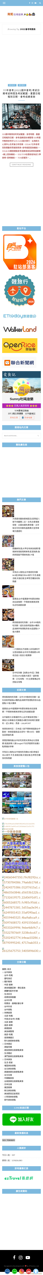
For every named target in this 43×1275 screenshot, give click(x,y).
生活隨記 (8, 1053)
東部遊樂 (8, 1087)
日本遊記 (8, 1044)
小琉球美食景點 (11, 1097)
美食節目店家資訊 (12, 1093)
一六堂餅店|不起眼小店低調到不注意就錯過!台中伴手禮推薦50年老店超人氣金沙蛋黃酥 (26, 652)
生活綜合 (8, 994)
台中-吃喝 (8, 975)
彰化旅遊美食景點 (12, 1040)
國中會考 (12, 85)
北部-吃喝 (8, 1016)
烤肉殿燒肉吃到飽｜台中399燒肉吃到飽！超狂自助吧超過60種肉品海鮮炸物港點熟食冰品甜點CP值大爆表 (21, 700)
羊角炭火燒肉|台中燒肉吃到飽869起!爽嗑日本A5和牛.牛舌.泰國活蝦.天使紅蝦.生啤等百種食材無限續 (21, 755)
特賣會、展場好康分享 (13, 1003)
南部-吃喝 (8, 1034)
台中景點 (8, 1009)
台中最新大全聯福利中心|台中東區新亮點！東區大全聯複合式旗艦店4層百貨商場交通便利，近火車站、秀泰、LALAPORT (21, 720)
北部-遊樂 (8, 1022)
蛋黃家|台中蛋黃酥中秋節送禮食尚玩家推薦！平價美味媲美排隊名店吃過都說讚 (26, 602)
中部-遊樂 (8, 984)
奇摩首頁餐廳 (10, 997)
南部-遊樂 (8, 1025)
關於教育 (22, 85)
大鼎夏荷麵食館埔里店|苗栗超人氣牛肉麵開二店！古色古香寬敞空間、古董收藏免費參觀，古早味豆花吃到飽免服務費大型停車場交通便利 (26, 524)
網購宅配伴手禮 (11, 991)
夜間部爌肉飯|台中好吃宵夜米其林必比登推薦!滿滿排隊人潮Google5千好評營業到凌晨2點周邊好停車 (21, 743)
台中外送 (8, 1006)
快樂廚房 (8, 1012)
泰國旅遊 (8, 1028)
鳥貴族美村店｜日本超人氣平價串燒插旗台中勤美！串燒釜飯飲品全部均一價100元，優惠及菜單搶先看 (21, 731)
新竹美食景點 (10, 1100)
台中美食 (8, 972)
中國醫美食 (9, 1078)
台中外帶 (8, 1000)
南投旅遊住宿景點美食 (13, 1050)
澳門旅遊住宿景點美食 (13, 1056)
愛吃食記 (8, 978)
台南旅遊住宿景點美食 (13, 1081)
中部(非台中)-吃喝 (12, 1019)
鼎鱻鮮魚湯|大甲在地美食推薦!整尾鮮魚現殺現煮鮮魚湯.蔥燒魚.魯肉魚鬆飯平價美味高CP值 (26, 551)
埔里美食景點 (10, 1065)
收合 (9, 969)
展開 (4, 969)
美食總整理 (9, 1031)
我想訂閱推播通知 (8, 1140)
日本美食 (8, 1059)
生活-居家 (8, 1062)
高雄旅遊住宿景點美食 (13, 1072)
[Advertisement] (21, 60)
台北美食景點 (10, 1069)
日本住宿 (8, 1084)
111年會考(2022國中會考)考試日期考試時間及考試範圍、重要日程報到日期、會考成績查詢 (21, 93)
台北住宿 (8, 1075)
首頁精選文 (9, 1037)
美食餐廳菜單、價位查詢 (14, 988)
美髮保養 (8, 1047)
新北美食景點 (10, 1090)
